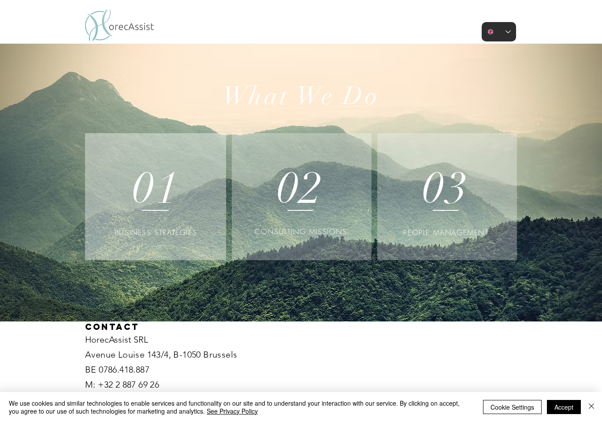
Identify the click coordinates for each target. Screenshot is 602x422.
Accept (563, 407)
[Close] (591, 407)
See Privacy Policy (232, 411)
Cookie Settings (512, 407)
